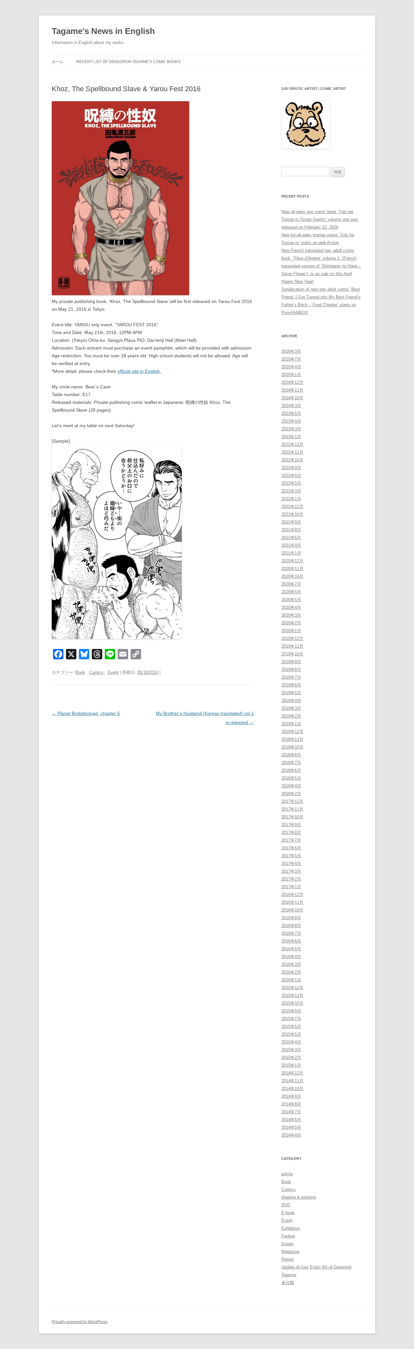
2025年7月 (291, 359)
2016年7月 (291, 933)
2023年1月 (291, 436)
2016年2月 (291, 972)
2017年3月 (291, 871)
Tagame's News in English (103, 31)
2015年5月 (291, 1034)
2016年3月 (291, 964)
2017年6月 (291, 848)
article (287, 1173)
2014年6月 (291, 1119)
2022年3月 (291, 491)
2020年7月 (291, 584)
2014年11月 (292, 1080)
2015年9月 (291, 1011)
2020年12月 (292, 560)
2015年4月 (291, 1042)
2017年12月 (292, 801)
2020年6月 (291, 591)
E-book (288, 1212)
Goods (287, 1243)
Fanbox (288, 1236)
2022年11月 (292, 452)
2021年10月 (292, 514)
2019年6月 (291, 685)
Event (113, 672)
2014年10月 (292, 1088)
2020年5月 (291, 599)
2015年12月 (292, 987)
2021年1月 (291, 553)
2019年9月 (291, 661)
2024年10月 (292, 397)
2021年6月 (291, 537)
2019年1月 (291, 723)
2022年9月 (291, 467)
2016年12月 (292, 894)
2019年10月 (292, 654)
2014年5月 (291, 1127)
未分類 (287, 1282)
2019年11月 (292, 646)
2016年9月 (291, 917)
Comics (96, 672)
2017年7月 (291, 840)
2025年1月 (291, 374)
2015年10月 (292, 1003)
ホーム (57, 61)
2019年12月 (292, 638)
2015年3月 (291, 1049)
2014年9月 (291, 1096)
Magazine (290, 1251)
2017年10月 (292, 817)
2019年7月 (291, 677)
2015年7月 (291, 1018)
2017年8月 (291, 832)
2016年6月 (291, 941)
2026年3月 (291, 351)
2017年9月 (291, 824)
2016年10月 (292, 910)
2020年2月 (291, 623)
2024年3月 (291, 405)
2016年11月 (292, 902)
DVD (285, 1205)
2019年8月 (291, 669)
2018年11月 (292, 739)
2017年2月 (291, 879)
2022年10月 (292, 460)
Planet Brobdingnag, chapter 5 (86, 713)
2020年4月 (291, 607)
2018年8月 (291, 754)
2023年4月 (291, 421)
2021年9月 (291, 522)
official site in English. (139, 371)
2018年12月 (292, 731)
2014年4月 (291, 1135)
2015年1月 (291, 1065)
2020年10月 (292, 576)
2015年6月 (291, 1026)
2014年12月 (292, 1073)
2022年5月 (291, 483)
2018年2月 (291, 793)
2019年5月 (291, 692)
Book (80, 672)
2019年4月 (291, 700)
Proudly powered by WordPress (79, 1322)
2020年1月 (291, 630)
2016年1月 (291, 979)
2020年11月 (292, 568)
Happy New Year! (297, 281)
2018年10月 (292, 747)
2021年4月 (291, 545)
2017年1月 (291, 886)
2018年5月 (291, 778)
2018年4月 (291, 785)
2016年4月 (291, 956)
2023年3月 (291, 428)
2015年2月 (291, 1057)
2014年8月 (291, 1104)
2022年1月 (291, 498)
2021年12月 (292, 506)
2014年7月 (291, 1111)
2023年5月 (291, 413)
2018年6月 (291, 770)
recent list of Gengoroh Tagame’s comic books (128, 61)
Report (287, 1259)
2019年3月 (291, 708)
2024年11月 (292, 390)
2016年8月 (291, 925)
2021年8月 (291, 529)
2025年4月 (291, 366)
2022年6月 (291, 475)
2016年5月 (291, 948)
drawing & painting (298, 1197)
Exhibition (290, 1228)
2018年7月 (291, 762)
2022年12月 (292, 444)
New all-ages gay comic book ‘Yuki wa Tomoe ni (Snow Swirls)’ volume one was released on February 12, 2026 (319, 219)
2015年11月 (292, 995)
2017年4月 (291, 863)
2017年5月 (291, 855)
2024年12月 (292, 382)
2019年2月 (291, 716)
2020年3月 (291, 615)
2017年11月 (292, 809)
